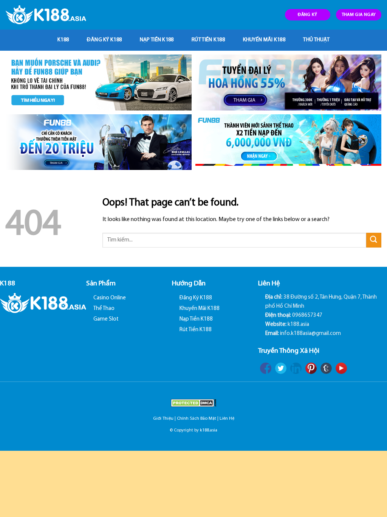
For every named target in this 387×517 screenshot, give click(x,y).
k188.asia (208, 430)
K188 (63, 40)
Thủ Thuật (316, 40)
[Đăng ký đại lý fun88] (99, 83)
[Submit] (373, 240)
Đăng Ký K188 (104, 40)
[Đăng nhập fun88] (288, 142)
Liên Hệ (227, 418)
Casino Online (109, 298)
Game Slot (106, 319)
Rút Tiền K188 (208, 40)
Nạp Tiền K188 (157, 40)
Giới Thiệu (163, 418)
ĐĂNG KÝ (307, 14)
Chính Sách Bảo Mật (196, 418)
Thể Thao (104, 308)
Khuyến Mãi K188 (264, 40)
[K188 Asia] (46, 14)
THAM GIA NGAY (359, 14)
